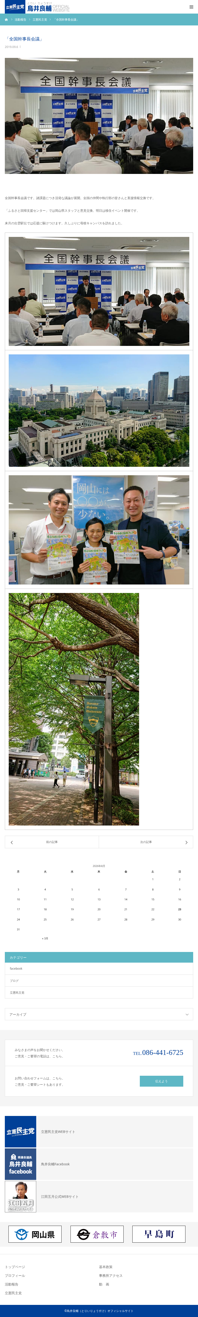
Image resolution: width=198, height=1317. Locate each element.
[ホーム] (6, 19)
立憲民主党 (17, 992)
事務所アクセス (111, 1275)
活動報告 (11, 1284)
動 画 (104, 1284)
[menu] (191, 7)
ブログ (14, 981)
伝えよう (161, 1081)
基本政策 (106, 1266)
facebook (16, 968)
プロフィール (15, 1275)
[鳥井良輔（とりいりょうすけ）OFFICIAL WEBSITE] (38, 7)
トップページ (15, 1266)
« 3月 (45, 938)
